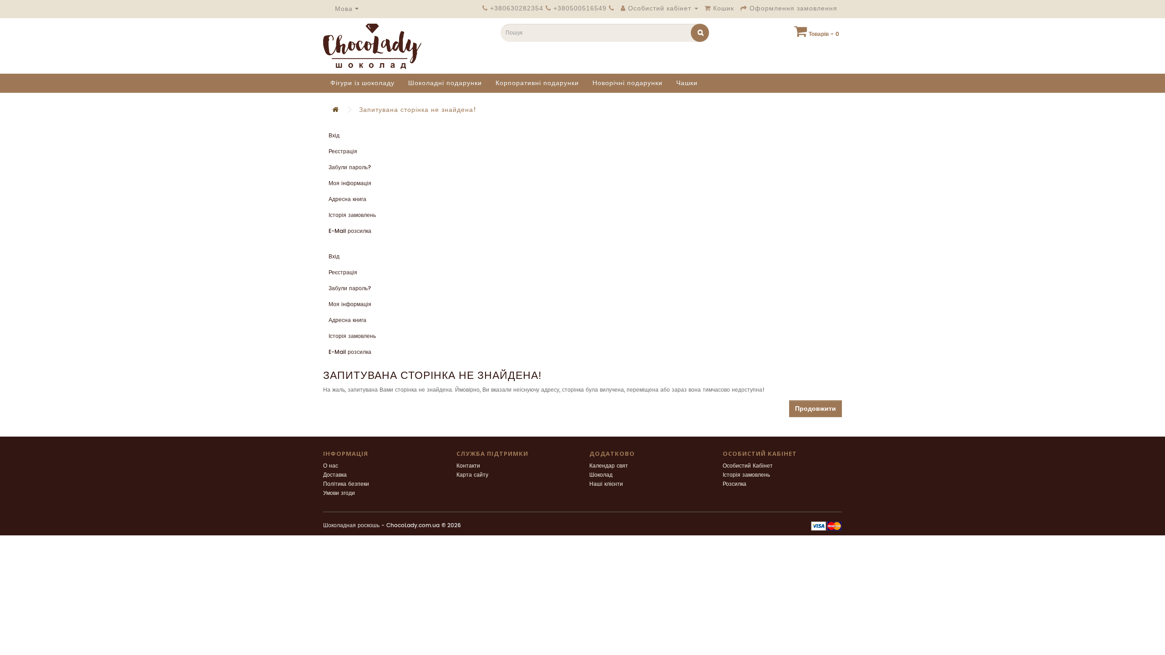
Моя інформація (350, 183)
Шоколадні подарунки (445, 83)
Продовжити (815, 408)
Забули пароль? (350, 167)
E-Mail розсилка (350, 231)
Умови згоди (339, 493)
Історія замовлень (352, 215)
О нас (330, 466)
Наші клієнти (606, 484)
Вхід (334, 135)
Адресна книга (347, 199)
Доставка (335, 475)
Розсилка (734, 484)
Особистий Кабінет (748, 466)
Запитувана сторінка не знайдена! (417, 110)
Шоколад (601, 475)
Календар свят (608, 466)
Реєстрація (343, 151)
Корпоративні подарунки (537, 83)
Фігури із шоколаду (362, 83)
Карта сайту (472, 475)
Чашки (687, 83)
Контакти (468, 466)
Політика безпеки (346, 484)
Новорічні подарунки (628, 83)
